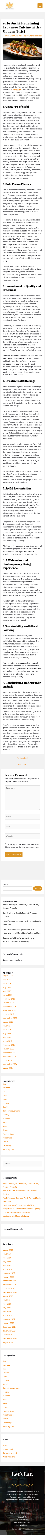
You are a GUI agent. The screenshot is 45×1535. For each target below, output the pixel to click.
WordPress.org (9, 1457)
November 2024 (9, 1056)
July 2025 (6, 1026)
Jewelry (6, 1115)
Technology (7, 1145)
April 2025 (7, 1037)
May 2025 (7, 1033)
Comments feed (10, 1453)
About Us (22, 1517)
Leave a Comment (10, 36)
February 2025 (9, 1045)
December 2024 (9, 1053)
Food (22, 36)
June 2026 (7, 983)
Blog (4, 1084)
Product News (8, 1134)
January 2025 (8, 1049)
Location (6, 1119)
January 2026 (8, 1003)
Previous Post (22, 758)
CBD (4, 1092)
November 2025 (9, 1010)
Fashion (6, 1095)
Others (5, 1130)
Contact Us (22, 1519)
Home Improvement (11, 1111)
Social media (8, 1138)
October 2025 (8, 1014)
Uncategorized (9, 1149)
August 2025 (8, 1022)
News (5, 1126)
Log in (5, 1445)
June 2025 (7, 1029)
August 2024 (8, 1068)
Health (5, 1107)
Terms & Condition (22, 1522)
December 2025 (9, 1007)
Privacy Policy (22, 1525)
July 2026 (7, 980)
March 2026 (7, 995)
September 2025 (10, 1018)
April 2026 (7, 991)
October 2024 (9, 1060)
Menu (5, 1122)
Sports (5, 1141)
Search (5, 884)
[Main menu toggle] (40, 5)
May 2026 (7, 987)
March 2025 (7, 1041)
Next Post (22, 764)
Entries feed (8, 1449)
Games (6, 1103)
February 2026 (9, 999)
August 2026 (8, 976)
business (6, 1088)
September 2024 (10, 1064)
